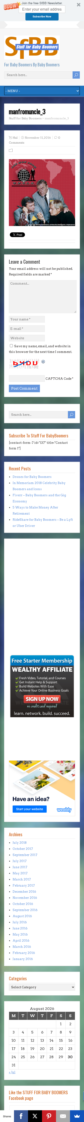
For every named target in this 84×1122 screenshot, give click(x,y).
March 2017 (22, 879)
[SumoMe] (77, 1116)
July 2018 (20, 842)
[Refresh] (43, 361)
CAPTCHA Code (58, 378)
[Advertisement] (23, 621)
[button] (42, 10)
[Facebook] (21, 1116)
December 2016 (24, 891)
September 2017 (25, 855)
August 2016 (22, 916)
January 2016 (23, 959)
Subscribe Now (42, 16)
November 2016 (25, 898)
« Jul (12, 1072)
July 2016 (20, 922)
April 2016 (21, 940)
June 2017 (20, 867)
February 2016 (24, 953)
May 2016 (20, 934)
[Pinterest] (49, 1116)
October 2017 (23, 849)
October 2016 (23, 904)
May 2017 (20, 873)
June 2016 (20, 928)
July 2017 (20, 861)
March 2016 (22, 946)
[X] (35, 1116)
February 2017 (24, 885)
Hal (15, 137)
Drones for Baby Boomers (32, 477)
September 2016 (25, 910)
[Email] (63, 1116)
